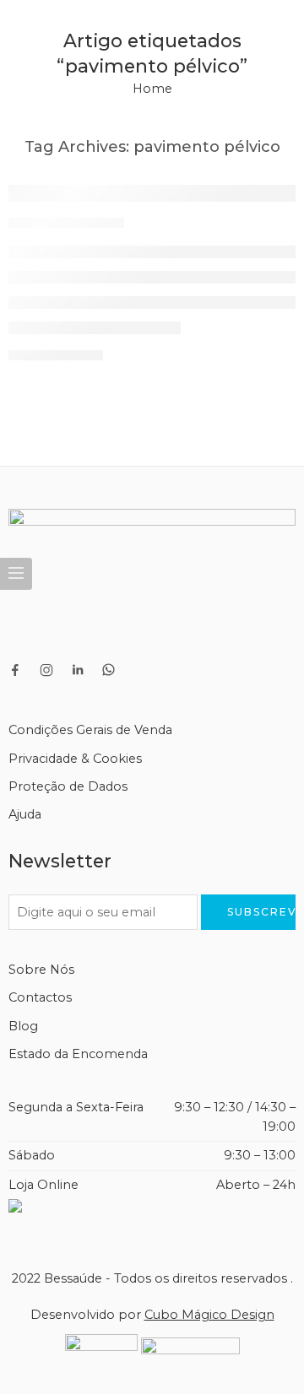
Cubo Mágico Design (209, 1314)
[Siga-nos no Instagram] (46, 670)
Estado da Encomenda (78, 1054)
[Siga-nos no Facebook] (15, 670)
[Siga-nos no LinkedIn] (77, 670)
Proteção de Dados (68, 786)
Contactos (40, 997)
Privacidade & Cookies (75, 758)
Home (152, 88)
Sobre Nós (41, 969)
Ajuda (24, 814)
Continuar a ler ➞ (55, 355)
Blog (23, 1026)
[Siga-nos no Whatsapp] (108, 669)
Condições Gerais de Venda (90, 730)
